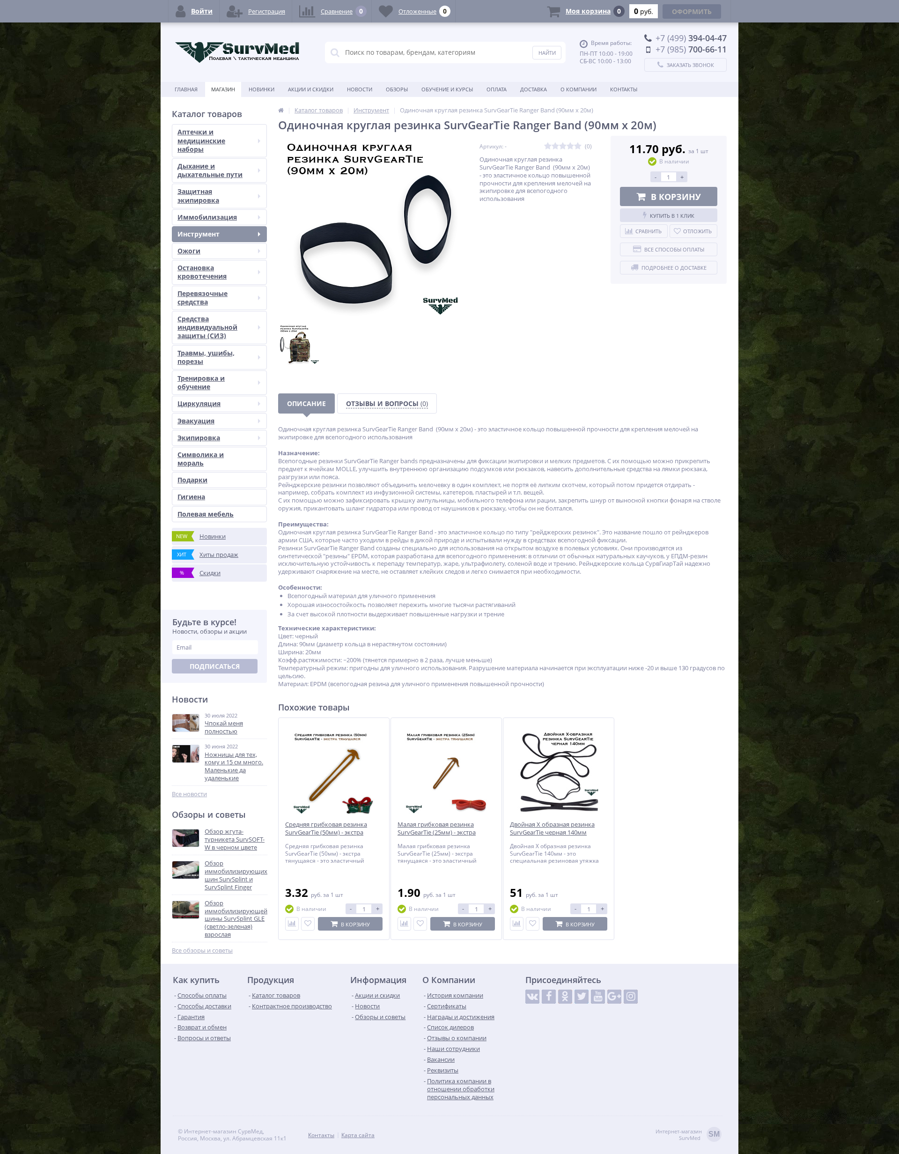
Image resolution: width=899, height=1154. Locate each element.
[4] (570, 146)
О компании (578, 89)
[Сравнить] (292, 924)
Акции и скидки (310, 89)
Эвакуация (195, 420)
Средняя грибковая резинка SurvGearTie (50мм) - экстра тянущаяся (326, 832)
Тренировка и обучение (201, 382)
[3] (563, 146)
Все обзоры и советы (202, 950)
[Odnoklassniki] (565, 997)
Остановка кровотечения (202, 272)
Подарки (192, 479)
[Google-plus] (614, 997)
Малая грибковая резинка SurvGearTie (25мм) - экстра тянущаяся (437, 832)
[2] (555, 146)
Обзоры (397, 89)
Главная (186, 89)
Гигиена (191, 496)
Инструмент (198, 233)
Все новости (189, 794)
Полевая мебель (205, 514)
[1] (548, 146)
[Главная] (281, 110)
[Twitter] (582, 997)
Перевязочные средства (202, 297)
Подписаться (215, 666)
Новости (359, 89)
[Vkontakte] (532, 997)
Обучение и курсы (447, 89)
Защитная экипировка (198, 195)
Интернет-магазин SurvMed (688, 1134)
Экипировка (198, 437)
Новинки (261, 89)
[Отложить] (308, 924)
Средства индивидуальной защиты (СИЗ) (207, 327)
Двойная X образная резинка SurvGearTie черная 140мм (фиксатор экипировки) (552, 832)
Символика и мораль (200, 458)
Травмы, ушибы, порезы (206, 357)
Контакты (623, 89)
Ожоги (188, 250)
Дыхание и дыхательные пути (210, 170)
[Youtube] (598, 997)
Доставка (533, 89)
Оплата (496, 89)
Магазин (223, 89)
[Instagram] (631, 997)
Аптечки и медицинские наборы (201, 140)
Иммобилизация (207, 217)
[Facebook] (549, 997)
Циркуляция (199, 403)
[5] (578, 146)
